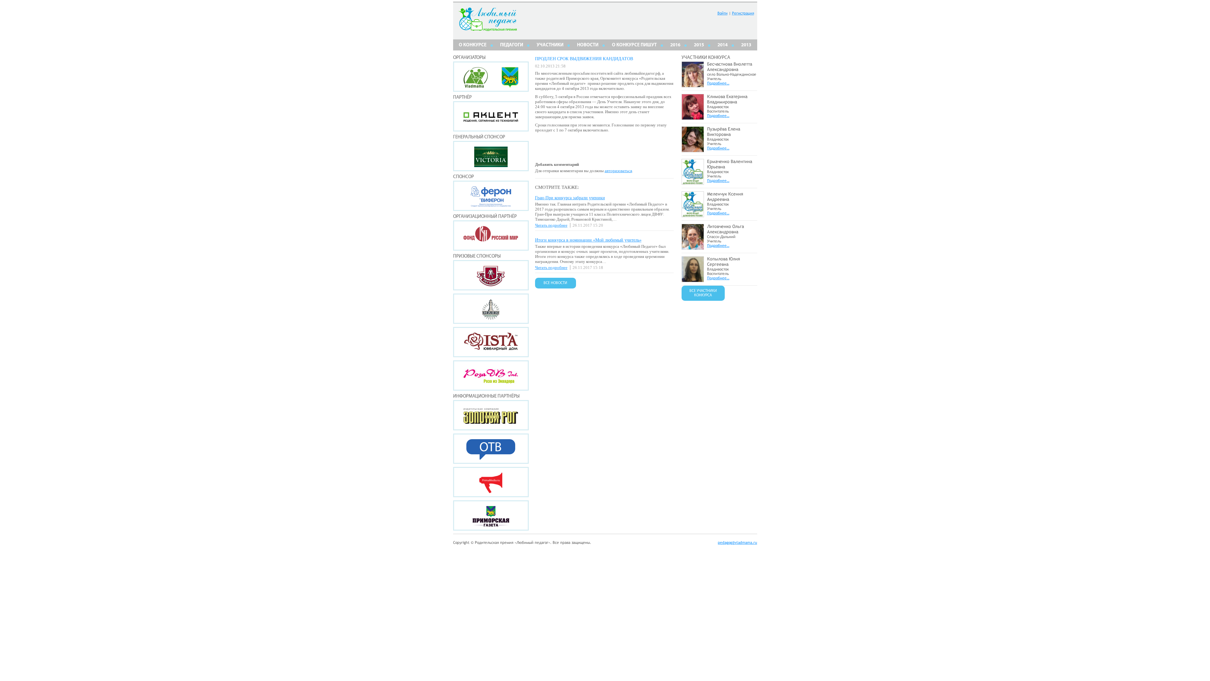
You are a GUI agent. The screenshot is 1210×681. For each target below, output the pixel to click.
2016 (675, 45)
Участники (550, 45)
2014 (722, 45)
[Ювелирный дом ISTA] (491, 342)
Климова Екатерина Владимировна (727, 99)
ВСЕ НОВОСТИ (555, 283)
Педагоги (511, 45)
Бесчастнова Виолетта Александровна (729, 66)
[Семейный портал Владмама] (475, 86)
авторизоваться (618, 170)
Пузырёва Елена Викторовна (723, 131)
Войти (722, 13)
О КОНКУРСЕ (473, 45)
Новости (587, 45)
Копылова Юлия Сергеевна (723, 261)
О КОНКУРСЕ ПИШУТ (634, 45)
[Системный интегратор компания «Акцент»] (491, 116)
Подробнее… (718, 83)
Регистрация (743, 13)
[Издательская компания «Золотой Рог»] (491, 415)
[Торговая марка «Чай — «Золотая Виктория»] (491, 156)
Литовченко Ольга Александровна (725, 229)
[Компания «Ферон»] (491, 196)
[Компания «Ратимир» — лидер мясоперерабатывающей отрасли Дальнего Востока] (491, 275)
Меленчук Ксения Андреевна (725, 196)
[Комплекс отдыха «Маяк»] (491, 309)
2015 (699, 45)
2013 (746, 45)
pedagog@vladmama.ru (737, 542)
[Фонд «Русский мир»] (491, 235)
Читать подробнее (551, 225)
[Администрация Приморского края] (510, 86)
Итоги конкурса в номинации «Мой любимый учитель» (588, 240)
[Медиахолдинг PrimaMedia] (491, 482)
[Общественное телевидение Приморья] (491, 449)
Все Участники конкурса (703, 293)
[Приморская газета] (491, 515)
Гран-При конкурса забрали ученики (570, 197)
